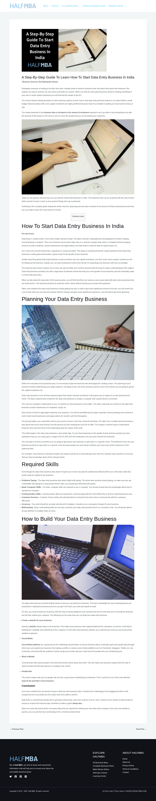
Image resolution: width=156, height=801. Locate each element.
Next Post (141, 729)
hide (81, 216)
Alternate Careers (100, 773)
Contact (126, 772)
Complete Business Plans (103, 766)
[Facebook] (16, 776)
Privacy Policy (128, 766)
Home (125, 759)
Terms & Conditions (130, 769)
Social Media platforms (31, 645)
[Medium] (26, 776)
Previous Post (16, 729)
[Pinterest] (21, 776)
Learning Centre (99, 776)
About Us (126, 762)
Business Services (30, 82)
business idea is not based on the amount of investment (66, 112)
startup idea (77, 703)
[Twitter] (10, 776)
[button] (79, 6)
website (32, 626)
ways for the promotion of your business (38, 681)
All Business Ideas (100, 763)
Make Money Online (101, 769)
